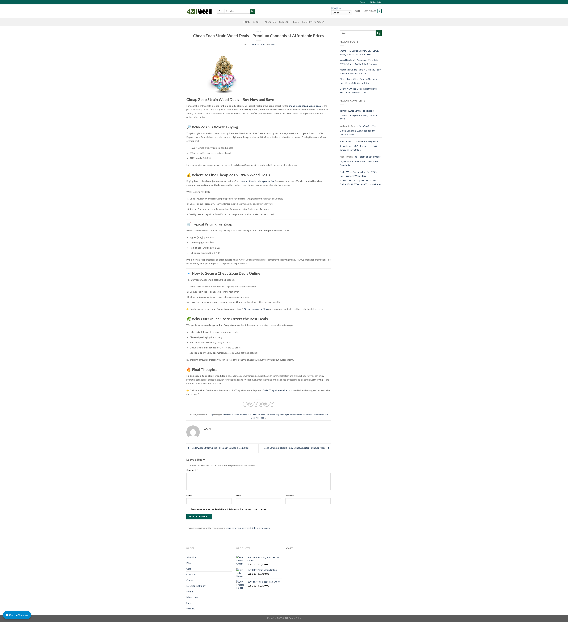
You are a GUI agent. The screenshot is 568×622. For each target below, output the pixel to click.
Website (289, 495)
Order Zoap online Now (256, 309)
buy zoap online (246, 414)
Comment (191, 470)
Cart (188, 568)
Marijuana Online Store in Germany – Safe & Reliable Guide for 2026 (360, 71)
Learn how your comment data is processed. (248, 527)
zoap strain (307, 414)
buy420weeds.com (261, 414)
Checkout (191, 574)
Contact (363, 2)
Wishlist (190, 608)
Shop (256, 22)
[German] (338, 8)
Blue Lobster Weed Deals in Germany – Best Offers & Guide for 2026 (359, 81)
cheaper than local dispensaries (256, 181)
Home (246, 22)
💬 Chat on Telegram (17, 615)
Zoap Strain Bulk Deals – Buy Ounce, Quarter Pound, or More (295, 447)
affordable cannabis (231, 414)
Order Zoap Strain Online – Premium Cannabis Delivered (219, 447)
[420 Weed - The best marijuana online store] (199, 11)
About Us (270, 22)
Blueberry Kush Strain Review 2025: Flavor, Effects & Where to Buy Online (359, 145)
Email (239, 495)
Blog (296, 22)
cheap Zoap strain (277, 414)
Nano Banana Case (349, 141)
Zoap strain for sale (320, 414)
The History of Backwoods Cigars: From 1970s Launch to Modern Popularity (360, 160)
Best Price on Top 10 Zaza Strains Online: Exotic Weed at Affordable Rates (360, 182)
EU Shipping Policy (313, 22)
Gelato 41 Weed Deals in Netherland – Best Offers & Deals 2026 (359, 90)
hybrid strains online (293, 414)
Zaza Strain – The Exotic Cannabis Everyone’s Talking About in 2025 (358, 114)
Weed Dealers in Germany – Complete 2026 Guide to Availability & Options (359, 62)
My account (192, 597)
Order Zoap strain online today (278, 390)
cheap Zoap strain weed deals (305, 105)
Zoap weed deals (258, 418)
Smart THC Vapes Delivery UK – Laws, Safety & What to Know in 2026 (359, 52)
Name (189, 495)
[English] (333, 8)
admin (272, 44)
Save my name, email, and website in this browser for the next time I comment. (230, 509)
